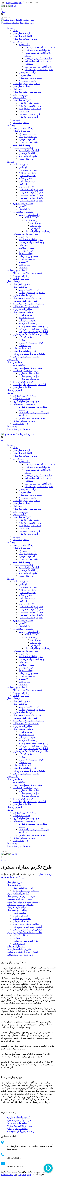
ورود (3, 11)
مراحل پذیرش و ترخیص (19, 1120)
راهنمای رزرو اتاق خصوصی (21, 1131)
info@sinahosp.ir (13, 2)
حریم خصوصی (24, 1174)
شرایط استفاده (8, 1174)
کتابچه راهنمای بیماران (19, 1117)
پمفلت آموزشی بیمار (18, 1128)
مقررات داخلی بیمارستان (20, 1125)
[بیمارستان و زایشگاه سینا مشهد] (17, 19)
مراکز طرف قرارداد (17, 1123)
